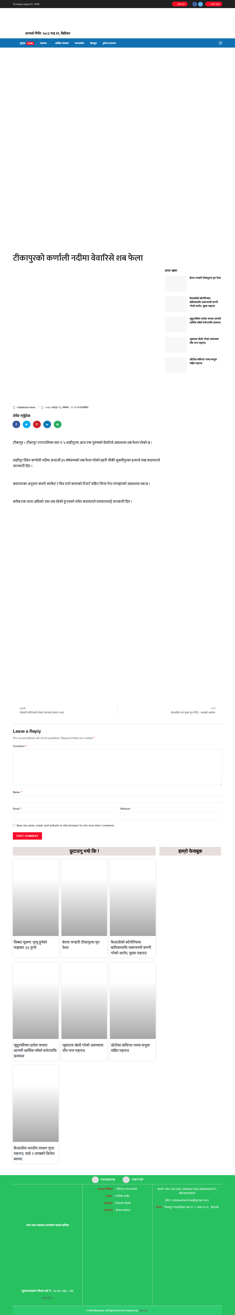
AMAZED (143, 1310)
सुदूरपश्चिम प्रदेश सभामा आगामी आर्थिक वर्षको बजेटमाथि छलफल (205, 320)
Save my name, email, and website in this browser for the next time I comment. (66, 825)
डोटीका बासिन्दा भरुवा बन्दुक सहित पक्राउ (203, 361)
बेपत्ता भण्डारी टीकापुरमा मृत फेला (205, 278)
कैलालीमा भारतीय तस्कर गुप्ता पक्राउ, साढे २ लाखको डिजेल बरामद (34, 1153)
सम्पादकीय (79, 43)
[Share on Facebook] (16, 424)
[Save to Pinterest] (37, 424)
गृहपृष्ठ (26, 43)
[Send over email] (58, 424)
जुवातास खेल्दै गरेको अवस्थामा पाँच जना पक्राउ (204, 341)
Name (17, 792)
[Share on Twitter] (26, 424)
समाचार (43, 43)
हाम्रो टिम (181, 4)
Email (17, 808)
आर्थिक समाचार (62, 43)
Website (125, 808)
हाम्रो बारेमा (215, 4)
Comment (20, 746)
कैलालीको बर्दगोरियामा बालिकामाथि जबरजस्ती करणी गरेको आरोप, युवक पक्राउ (204, 302)
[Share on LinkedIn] (47, 424)
